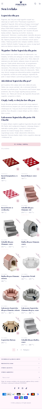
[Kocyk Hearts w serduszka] (11, 194)
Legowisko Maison (8, 340)
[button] (35, 3)
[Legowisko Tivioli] (31, 262)
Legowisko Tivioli (28, 276)
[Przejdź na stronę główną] (21, 3)
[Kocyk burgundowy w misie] (11, 162)
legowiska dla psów (27, 50)
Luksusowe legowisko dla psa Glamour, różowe (10, 309)
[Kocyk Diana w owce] (31, 162)
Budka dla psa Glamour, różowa (10, 277)
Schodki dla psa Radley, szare (30, 341)
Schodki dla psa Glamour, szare (7, 243)
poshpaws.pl (18, 403)
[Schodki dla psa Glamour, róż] (31, 194)
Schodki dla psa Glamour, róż (27, 209)
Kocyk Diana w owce (29, 176)
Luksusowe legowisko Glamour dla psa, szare (30, 309)
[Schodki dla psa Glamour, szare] (11, 228)
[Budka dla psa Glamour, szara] (31, 228)
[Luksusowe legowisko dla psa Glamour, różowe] (11, 294)
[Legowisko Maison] (11, 326)
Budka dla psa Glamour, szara (30, 243)
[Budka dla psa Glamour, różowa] (11, 262)
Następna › (26, 350)
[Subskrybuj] (40, 377)
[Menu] (2, 3)
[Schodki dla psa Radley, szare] (31, 326)
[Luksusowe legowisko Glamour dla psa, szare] (31, 294)
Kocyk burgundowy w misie (9, 177)
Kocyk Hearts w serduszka (7, 209)
